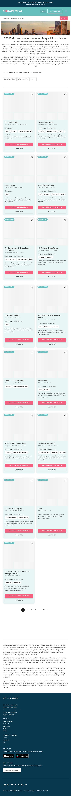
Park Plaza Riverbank (12, 315)
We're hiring (6, 726)
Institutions (41, 257)
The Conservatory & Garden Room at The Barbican (18, 249)
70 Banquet (42, 386)
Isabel (40, 508)
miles (40, 41)
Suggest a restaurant (9, 714)
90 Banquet (9, 191)
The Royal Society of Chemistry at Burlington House (17, 572)
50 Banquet (9, 128)
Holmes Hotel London (46, 122)
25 (44, 610)
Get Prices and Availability (19, 144)
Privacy (5, 731)
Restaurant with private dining (26, 131)
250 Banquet (43, 191)
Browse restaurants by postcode (12, 710)
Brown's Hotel (43, 380)
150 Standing (52, 254)
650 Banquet (9, 514)
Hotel (7, 131)
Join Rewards (55, 11)
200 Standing (52, 449)
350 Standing (52, 191)
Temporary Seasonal (23, 517)
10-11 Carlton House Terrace (48, 248)
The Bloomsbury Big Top (13, 508)
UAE (4, 742)
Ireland (5, 737)
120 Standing (52, 386)
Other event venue (22, 259)
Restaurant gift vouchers (10, 707)
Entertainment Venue (52, 131)
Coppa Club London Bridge (14, 380)
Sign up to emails (12, 770)
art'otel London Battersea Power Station (49, 316)
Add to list (19, 149)
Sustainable (31, 259)
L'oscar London (10, 185)
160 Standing (19, 579)
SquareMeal (13, 11)
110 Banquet (9, 449)
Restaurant (13, 131)
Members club (17, 582)
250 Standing (52, 323)
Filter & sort (10, 79)
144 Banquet (43, 323)
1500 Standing (20, 514)
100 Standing (52, 128)
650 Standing (19, 256)
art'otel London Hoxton (46, 185)
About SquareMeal (8, 721)
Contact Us (6, 724)
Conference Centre (10, 259)
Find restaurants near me (10, 712)
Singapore (6, 740)
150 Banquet (43, 449)
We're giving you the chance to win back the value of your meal (35, 3)
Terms (5, 728)
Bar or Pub (41, 131)
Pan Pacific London (11, 122)
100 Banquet (43, 254)
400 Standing (19, 449)
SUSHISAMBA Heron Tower (15, 443)
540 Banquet (9, 321)
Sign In (43, 11)
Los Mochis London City (46, 443)
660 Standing (19, 321)
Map (33, 79)
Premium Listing (9, 93)
